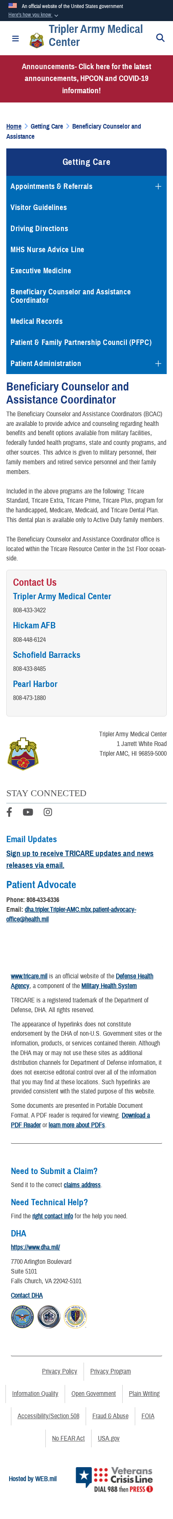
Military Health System (109, 986)
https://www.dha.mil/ (35, 1247)
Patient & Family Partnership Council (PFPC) (81, 342)
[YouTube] (28, 813)
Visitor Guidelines (38, 207)
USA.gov (109, 1438)
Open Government (93, 1394)
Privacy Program (110, 1371)
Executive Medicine (40, 270)
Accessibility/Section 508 (48, 1416)
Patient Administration (45, 363)
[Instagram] (48, 813)
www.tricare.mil (29, 976)
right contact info (52, 1216)
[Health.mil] (48, 1315)
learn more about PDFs (77, 1125)
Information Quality (35, 1394)
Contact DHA (27, 1295)
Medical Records (36, 321)
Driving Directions (39, 228)
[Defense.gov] (22, 1315)
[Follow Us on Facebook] (9, 813)
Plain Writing (144, 1394)
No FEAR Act (68, 1438)
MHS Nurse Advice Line (47, 249)
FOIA (148, 1416)
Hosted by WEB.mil (33, 1479)
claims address (82, 1185)
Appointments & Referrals (51, 186)
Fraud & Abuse (110, 1416)
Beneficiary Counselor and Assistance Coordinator (70, 296)
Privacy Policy (59, 1371)
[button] (34, 15)
